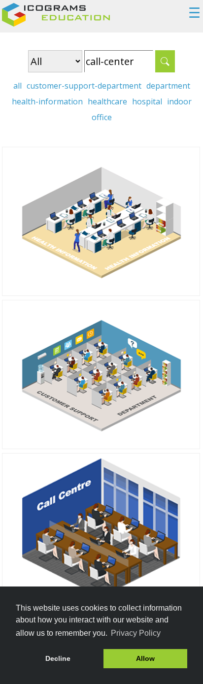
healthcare (107, 101)
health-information (47, 101)
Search (165, 61)
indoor (179, 101)
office (102, 117)
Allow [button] (145, 658)
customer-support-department (84, 85)
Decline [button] (57, 658)
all (17, 85)
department (168, 85)
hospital (147, 101)
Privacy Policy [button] (136, 633)
